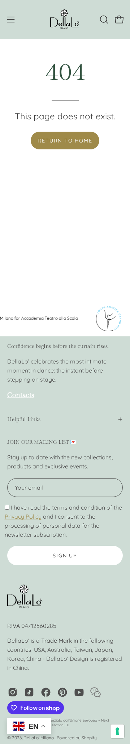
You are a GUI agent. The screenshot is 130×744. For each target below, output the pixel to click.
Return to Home (65, 140)
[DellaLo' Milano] (65, 19)
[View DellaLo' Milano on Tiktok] (29, 692)
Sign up (65, 555)
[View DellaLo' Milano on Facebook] (45, 692)
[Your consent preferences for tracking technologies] (117, 731)
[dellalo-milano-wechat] (95, 692)
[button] (103, 19)
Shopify (89, 737)
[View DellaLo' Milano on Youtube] (79, 692)
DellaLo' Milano (39, 737)
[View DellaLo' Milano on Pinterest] (62, 692)
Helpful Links (23, 419)
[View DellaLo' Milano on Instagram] (12, 692)
